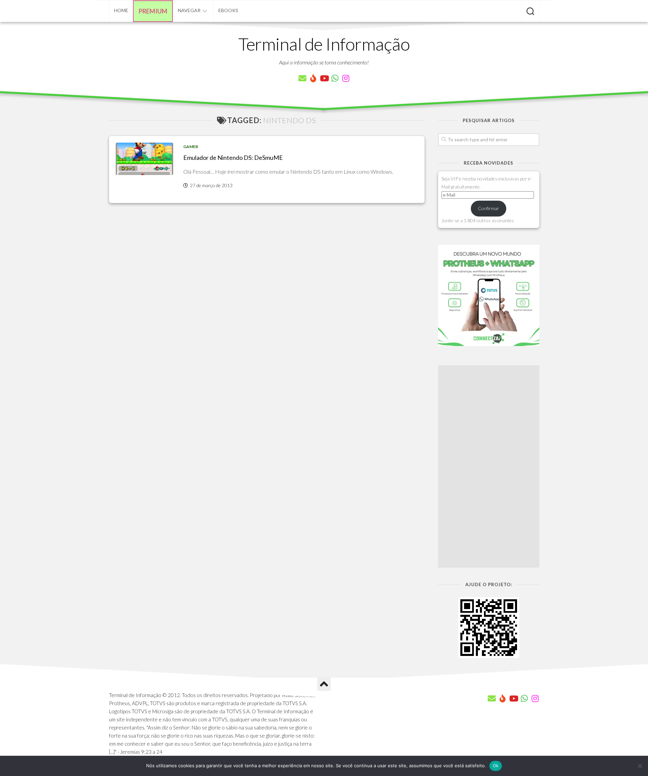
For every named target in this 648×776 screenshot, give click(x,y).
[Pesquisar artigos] (530, 12)
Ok (496, 765)
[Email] (302, 78)
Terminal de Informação (324, 44)
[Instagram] (346, 78)
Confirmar (488, 208)
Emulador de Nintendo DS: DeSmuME (233, 157)
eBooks (228, 10)
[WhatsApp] (335, 78)
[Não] (639, 766)
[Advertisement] (488, 466)
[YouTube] (324, 78)
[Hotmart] (313, 78)
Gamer (190, 146)
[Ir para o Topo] (324, 684)
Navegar (189, 10)
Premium (153, 11)
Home (121, 10)
